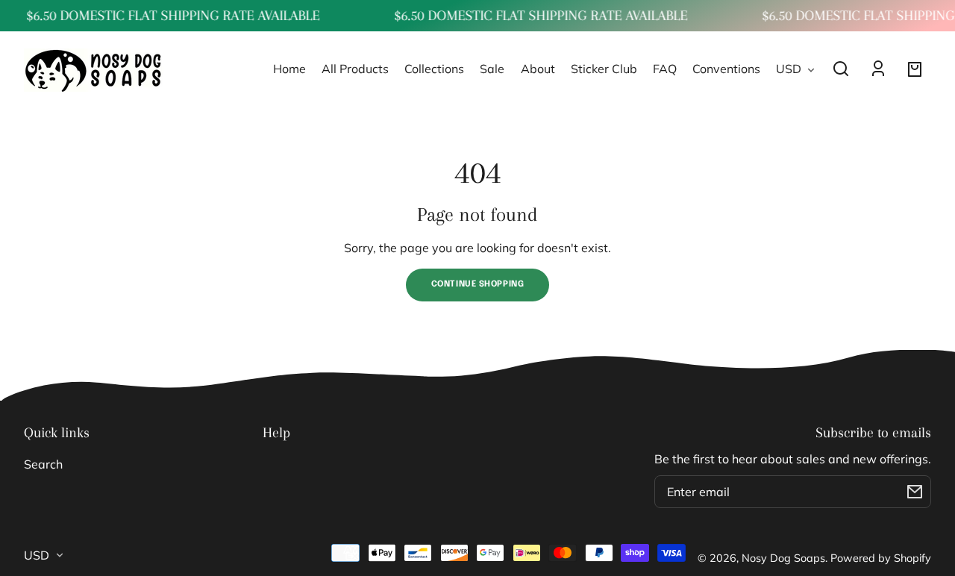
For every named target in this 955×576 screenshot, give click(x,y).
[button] (840, 68)
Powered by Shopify (880, 558)
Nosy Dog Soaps (783, 558)
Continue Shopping (478, 284)
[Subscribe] (914, 491)
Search (43, 464)
